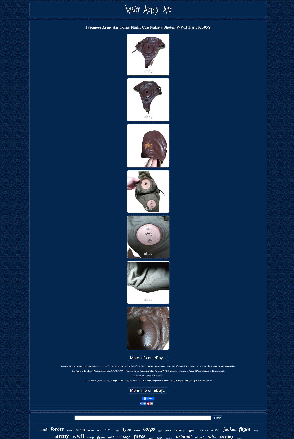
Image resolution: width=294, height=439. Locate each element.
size (107, 430)
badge (116, 430)
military (179, 430)
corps (149, 429)
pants (168, 430)
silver (91, 430)
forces (57, 429)
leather (215, 430)
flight (244, 429)
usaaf (43, 430)
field (160, 431)
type (127, 429)
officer (192, 430)
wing (256, 430)
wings (80, 430)
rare (99, 430)
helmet (137, 430)
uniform (203, 430)
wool (69, 430)
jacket (229, 429)
